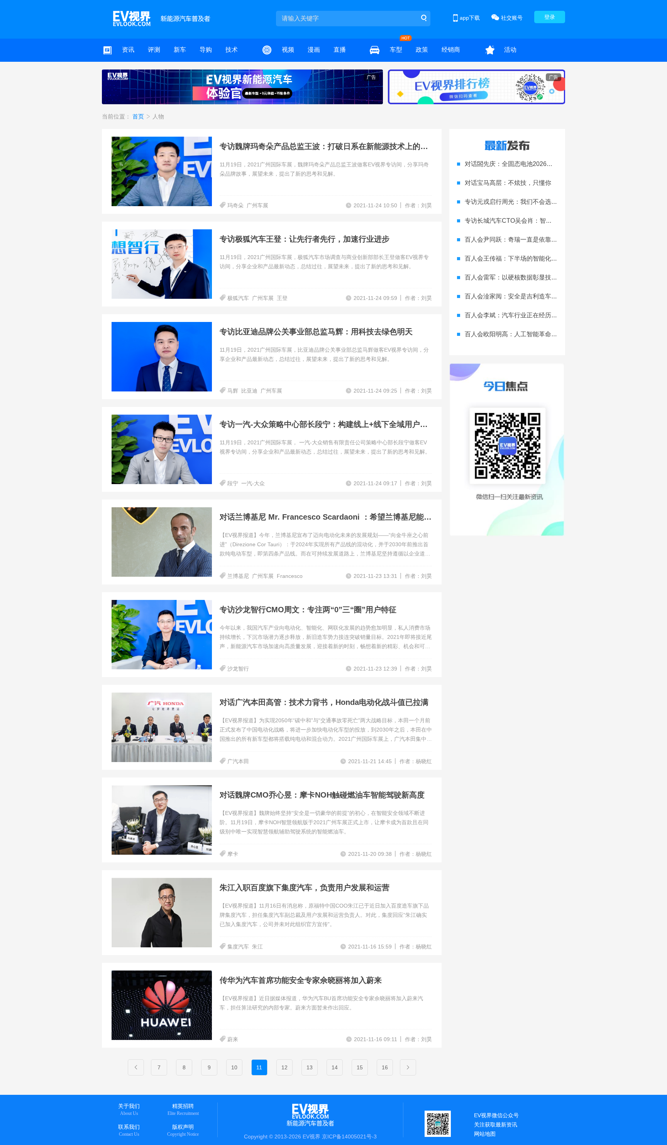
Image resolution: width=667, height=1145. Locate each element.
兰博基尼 (238, 576)
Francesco (290, 576)
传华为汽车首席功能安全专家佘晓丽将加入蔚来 (301, 980)
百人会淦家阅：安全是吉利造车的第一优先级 (526, 296)
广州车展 (257, 205)
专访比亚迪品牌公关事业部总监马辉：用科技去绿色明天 (316, 331)
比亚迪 (249, 391)
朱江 (257, 946)
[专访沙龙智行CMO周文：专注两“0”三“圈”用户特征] (166, 604)
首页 (139, 116)
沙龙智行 (238, 669)
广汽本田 (238, 761)
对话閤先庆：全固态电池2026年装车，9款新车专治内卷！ (544, 164)
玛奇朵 (235, 205)
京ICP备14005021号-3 (349, 1136)
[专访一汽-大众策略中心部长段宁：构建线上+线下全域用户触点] (166, 419)
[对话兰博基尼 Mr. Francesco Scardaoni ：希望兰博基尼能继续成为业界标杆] (166, 512)
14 (335, 1067)
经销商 (451, 49)
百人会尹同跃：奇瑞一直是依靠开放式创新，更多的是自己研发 (551, 239)
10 (234, 1067)
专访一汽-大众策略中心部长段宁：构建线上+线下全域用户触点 (327, 424)
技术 (231, 49)
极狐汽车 (238, 298)
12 (284, 1067)
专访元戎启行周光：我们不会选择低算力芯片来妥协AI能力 (545, 201)
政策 (422, 49)
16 (385, 1067)
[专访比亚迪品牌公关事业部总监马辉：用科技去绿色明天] (166, 326)
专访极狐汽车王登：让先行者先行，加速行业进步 (304, 239)
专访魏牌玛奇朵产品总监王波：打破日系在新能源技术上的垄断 (328, 146)
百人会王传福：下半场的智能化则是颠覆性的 (526, 258)
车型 (396, 49)
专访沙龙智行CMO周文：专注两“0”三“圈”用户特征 (308, 609)
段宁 (232, 483)
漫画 (314, 49)
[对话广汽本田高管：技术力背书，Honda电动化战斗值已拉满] (166, 697)
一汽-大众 (253, 483)
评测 (154, 49)
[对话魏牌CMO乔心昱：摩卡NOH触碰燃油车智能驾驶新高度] (166, 790)
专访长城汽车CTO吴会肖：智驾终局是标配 (524, 220)
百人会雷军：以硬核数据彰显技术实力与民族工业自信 (539, 277)
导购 (206, 49)
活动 (510, 49)
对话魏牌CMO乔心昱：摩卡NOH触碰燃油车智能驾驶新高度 (322, 795)
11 (259, 1067)
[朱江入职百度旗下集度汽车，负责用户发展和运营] (166, 882)
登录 (549, 17)
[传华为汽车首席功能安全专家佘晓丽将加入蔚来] (166, 975)
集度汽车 (238, 946)
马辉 (232, 391)
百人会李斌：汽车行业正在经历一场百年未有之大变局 (539, 315)
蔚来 (232, 1039)
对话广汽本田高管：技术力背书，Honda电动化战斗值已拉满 (324, 702)
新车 (180, 49)
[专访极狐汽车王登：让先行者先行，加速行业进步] (166, 234)
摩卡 (232, 854)
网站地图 (485, 1134)
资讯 (128, 49)
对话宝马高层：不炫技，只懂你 (508, 183)
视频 (288, 49)
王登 (282, 298)
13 (309, 1067)
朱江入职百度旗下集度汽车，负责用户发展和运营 (304, 887)
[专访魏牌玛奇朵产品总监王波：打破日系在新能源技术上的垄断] (166, 141)
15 (360, 1067)
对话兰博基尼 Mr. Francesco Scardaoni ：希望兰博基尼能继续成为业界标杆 (353, 517)
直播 (340, 49)
